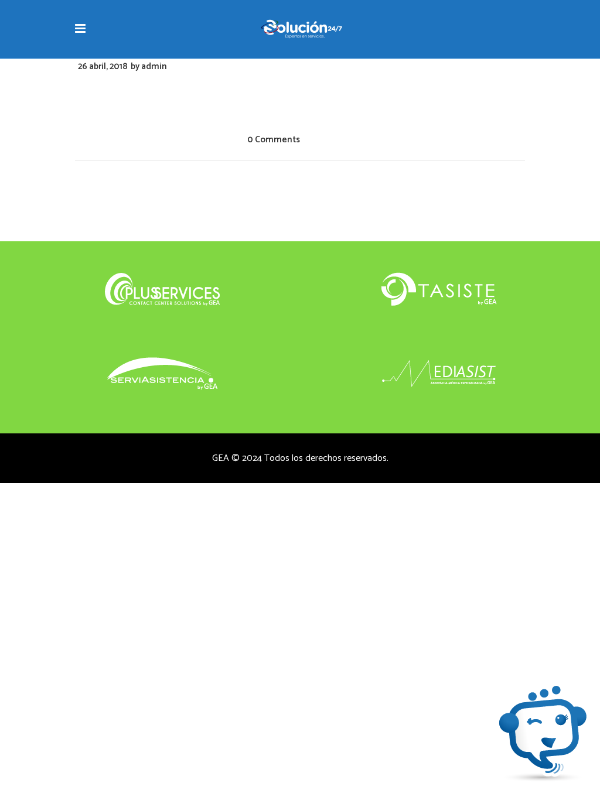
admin (154, 66)
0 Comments (273, 139)
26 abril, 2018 (103, 66)
